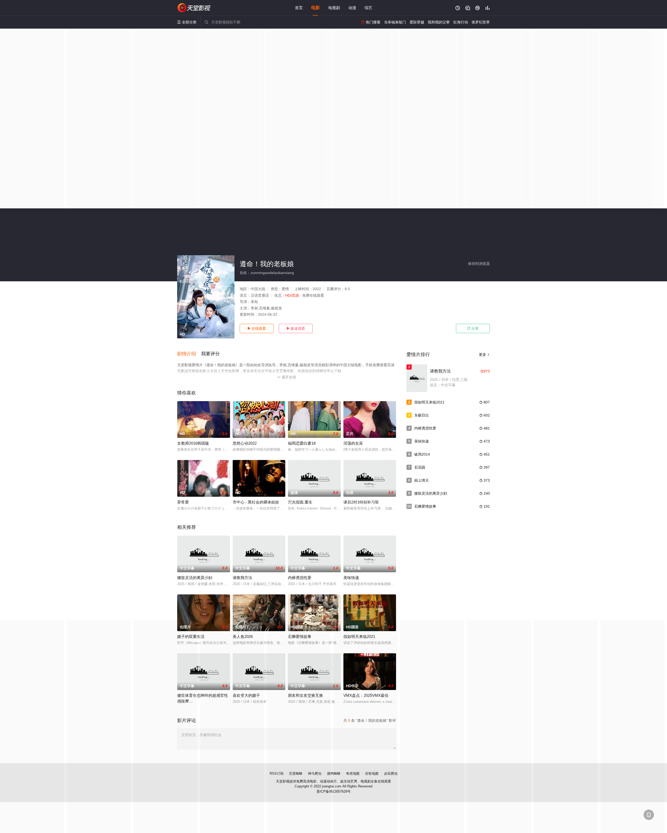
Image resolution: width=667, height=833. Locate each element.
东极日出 (421, 415)
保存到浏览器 (479, 264)
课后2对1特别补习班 (361, 502)
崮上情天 (421, 480)
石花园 (419, 467)
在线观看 (256, 328)
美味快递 (351, 577)
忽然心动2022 (245, 443)
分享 (473, 328)
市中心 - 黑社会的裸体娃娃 (256, 502)
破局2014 (422, 454)
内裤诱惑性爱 (299, 577)
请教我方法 (242, 577)
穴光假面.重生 (300, 502)
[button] (189, 354)
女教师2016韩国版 (193, 443)
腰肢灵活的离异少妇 (194, 577)
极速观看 (295, 328)
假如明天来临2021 (429, 402)
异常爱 (183, 502)
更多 (484, 354)
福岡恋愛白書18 (302, 443)
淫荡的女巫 (353, 443)
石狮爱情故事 (425, 506)
